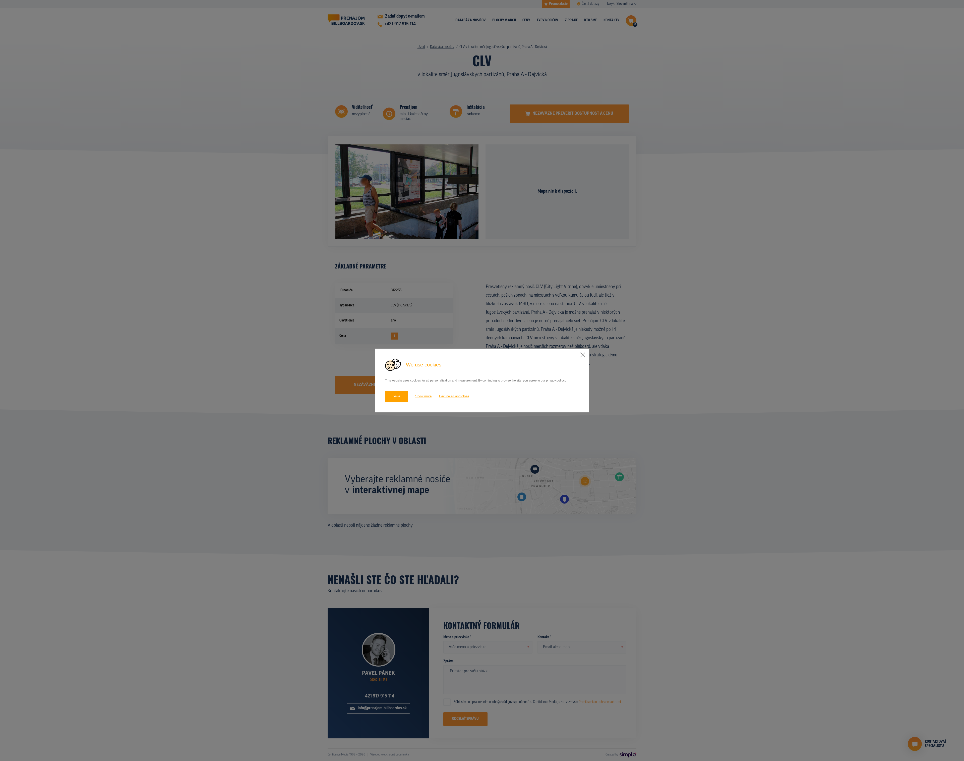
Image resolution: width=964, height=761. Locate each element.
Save (396, 396)
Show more (423, 396)
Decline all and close (454, 396)
